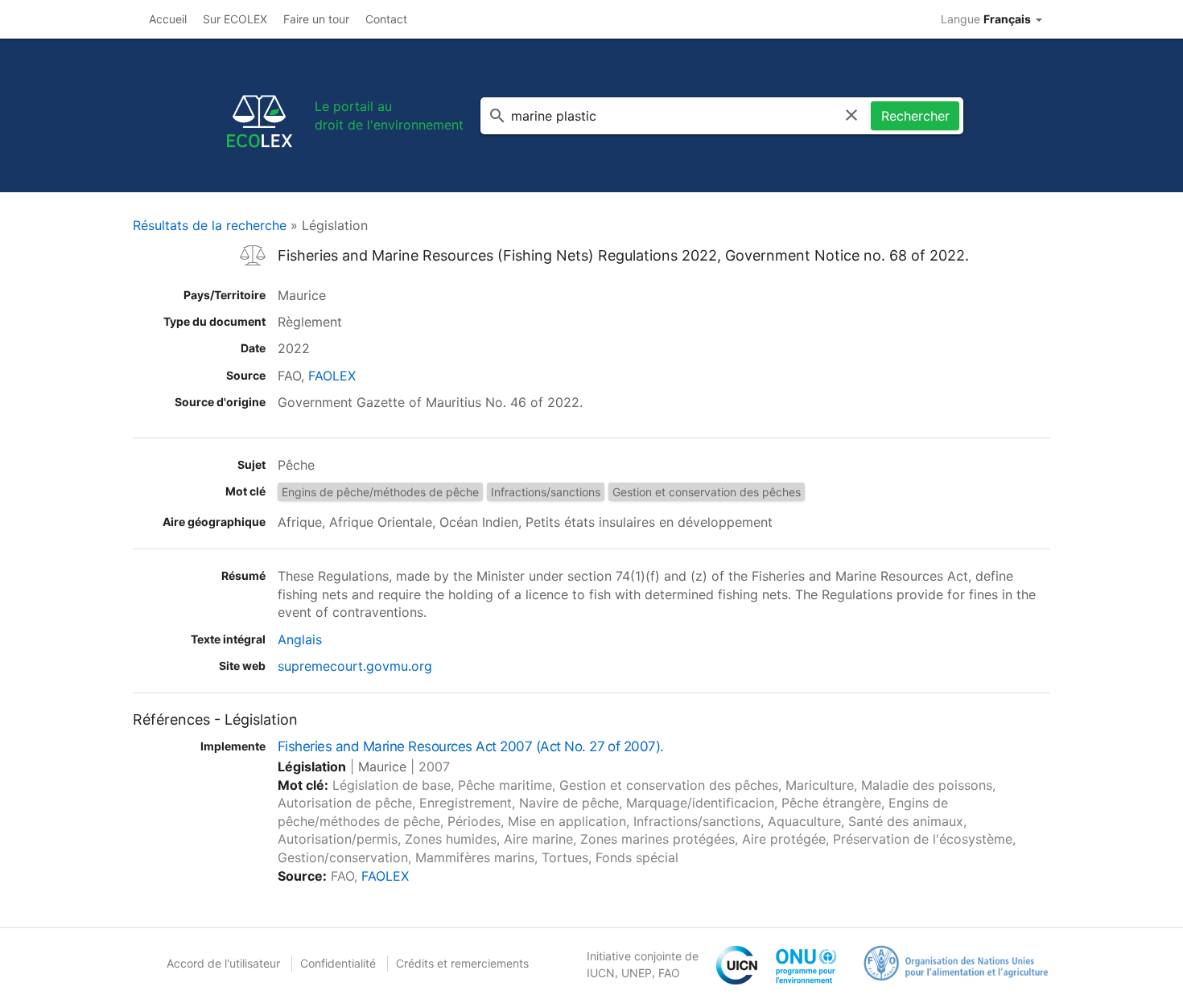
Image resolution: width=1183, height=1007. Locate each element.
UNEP (636, 973)
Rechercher (915, 116)
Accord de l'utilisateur (223, 963)
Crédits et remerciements (462, 963)
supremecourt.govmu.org (355, 666)
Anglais (300, 639)
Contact (386, 19)
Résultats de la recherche (209, 225)
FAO (669, 973)
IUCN (601, 973)
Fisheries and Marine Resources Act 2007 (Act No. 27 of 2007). (471, 746)
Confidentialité (338, 963)
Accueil (168, 19)
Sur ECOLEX (235, 19)
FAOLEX (332, 376)
